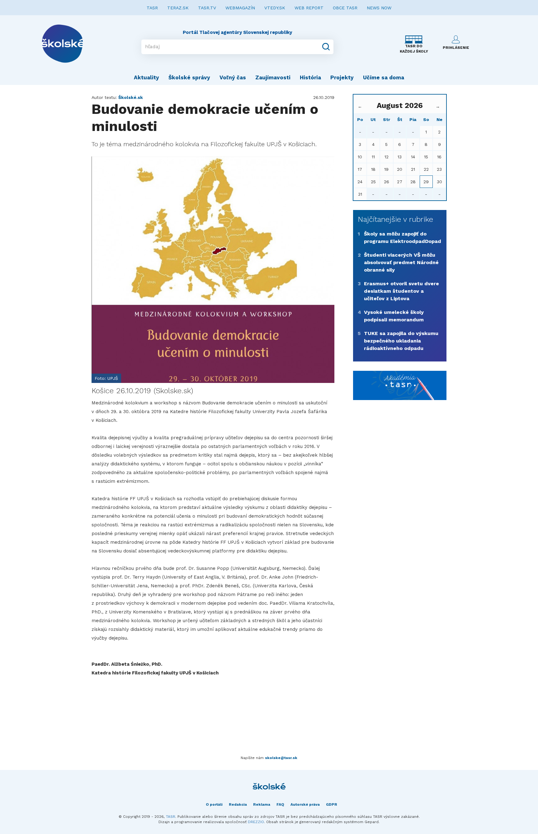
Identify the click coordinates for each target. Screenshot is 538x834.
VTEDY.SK (274, 7)
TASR (152, 7)
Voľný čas (232, 77)
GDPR (331, 804)
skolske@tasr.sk (281, 758)
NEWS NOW (379, 7)
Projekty (342, 77)
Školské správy (189, 77)
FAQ (280, 804)
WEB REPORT (309, 7)
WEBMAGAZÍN (240, 7)
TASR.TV (207, 7)
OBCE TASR (345, 7)
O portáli (214, 804)
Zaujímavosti (272, 77)
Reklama (261, 804)
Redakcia (238, 804)
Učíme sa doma (383, 77)
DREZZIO (256, 822)
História (310, 77)
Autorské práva (305, 804)
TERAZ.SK (178, 7)
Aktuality (146, 77)
